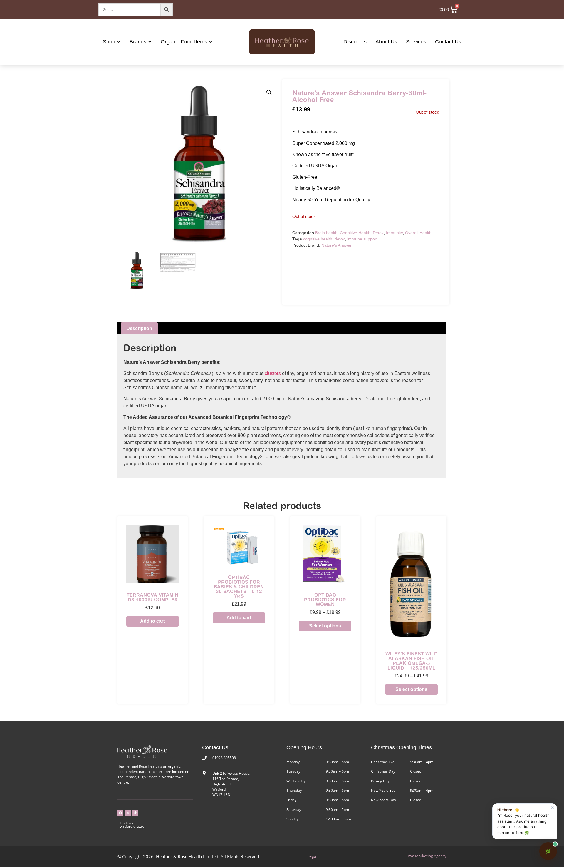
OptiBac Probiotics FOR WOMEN (325, 599)
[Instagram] (128, 813)
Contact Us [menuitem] (448, 42)
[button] (269, 92)
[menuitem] (112, 42)
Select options (325, 625)
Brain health (326, 232)
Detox (378, 232)
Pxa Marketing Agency (427, 855)
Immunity (394, 232)
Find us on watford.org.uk (132, 825)
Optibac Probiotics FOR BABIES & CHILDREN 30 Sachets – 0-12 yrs (239, 586)
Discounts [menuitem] (355, 42)
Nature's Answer (336, 245)
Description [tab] (139, 328)
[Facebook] (120, 813)
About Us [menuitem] (386, 42)
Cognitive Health (355, 232)
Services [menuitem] (416, 42)
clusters (273, 373)
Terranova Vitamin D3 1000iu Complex (152, 597)
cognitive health (317, 239)
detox (340, 239)
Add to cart (152, 621)
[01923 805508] (204, 758)
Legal (312, 856)
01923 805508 (224, 757)
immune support (362, 239)
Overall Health (418, 232)
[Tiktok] (135, 813)
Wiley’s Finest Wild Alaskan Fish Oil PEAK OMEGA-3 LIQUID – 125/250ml (411, 661)
